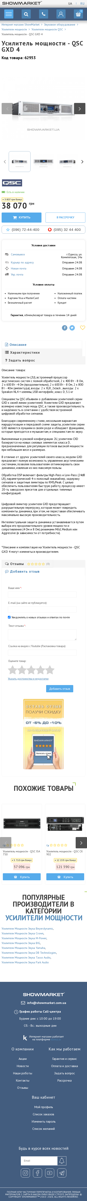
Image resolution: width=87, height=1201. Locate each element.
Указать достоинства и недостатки (28, 678)
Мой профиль (43, 1107)
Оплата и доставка (64, 1066)
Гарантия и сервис (64, 1059)
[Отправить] (61, 1160)
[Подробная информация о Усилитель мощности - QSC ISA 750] (22, 824)
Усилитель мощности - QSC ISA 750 (21, 853)
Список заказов (43, 1114)
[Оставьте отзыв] (13, 845)
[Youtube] (49, 1173)
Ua (70, 3)
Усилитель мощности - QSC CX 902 (64, 853)
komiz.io (56, 1039)
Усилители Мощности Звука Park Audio (25, 962)
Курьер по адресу (22, 262)
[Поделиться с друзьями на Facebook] (64, 328)
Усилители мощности (44, 917)
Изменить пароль (44, 1121)
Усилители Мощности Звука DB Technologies (29, 952)
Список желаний (43, 1129)
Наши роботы (22, 1073)
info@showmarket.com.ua (46, 1003)
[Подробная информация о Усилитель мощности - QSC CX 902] (65, 824)
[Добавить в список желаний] (82, 328)
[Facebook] (37, 1173)
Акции (23, 1059)
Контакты (22, 1080)
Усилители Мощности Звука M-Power (24, 938)
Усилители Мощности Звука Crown (23, 933)
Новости (23, 1066)
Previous (7, 108)
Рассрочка (64, 1080)
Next (79, 108)
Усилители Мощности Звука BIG (21, 943)
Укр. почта (17, 274)
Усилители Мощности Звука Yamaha (23, 948)
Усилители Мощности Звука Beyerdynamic (27, 928)
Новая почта (18, 268)
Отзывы (22, 1088)
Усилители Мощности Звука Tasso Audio (26, 957)
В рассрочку (65, 217)
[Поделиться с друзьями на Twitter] (72, 328)
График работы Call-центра (40, 1011)
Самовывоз (18, 254)
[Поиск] (26, 13)
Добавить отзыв (59, 688)
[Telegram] (61, 1173)
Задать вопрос (64, 1073)
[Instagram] (25, 1173)
